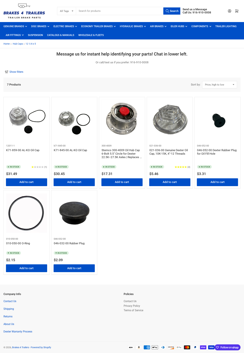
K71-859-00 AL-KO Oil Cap (23, 150)
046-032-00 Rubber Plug (69, 243)
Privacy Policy (132, 305)
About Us (8, 324)
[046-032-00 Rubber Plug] (74, 213)
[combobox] (128, 11)
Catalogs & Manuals (60, 35)
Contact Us (9, 301)
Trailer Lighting (226, 26)
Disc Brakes (38, 26)
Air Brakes (156, 26)
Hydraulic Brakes (131, 26)
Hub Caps (18, 43)
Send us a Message (195, 9)
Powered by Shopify (41, 347)
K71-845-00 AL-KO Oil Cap (70, 150)
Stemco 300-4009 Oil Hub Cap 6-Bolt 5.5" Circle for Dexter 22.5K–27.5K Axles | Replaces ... (122, 154)
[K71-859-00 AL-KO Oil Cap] (26, 120)
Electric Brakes (63, 26)
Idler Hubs (177, 26)
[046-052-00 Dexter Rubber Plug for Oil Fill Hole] (217, 120)
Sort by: (196, 84)
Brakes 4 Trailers (20, 347)
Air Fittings (13, 35)
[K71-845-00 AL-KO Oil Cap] (74, 120)
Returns (7, 316)
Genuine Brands (13, 26)
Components (199, 26)
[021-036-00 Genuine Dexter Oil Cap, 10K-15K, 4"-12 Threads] (169, 120)
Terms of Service (133, 310)
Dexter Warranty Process (17, 331)
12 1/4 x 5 (31, 43)
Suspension (35, 35)
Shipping (8, 308)
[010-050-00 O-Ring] (26, 213)
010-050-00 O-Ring (18, 243)
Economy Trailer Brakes (97, 26)
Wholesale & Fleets (91, 35)
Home (6, 43)
